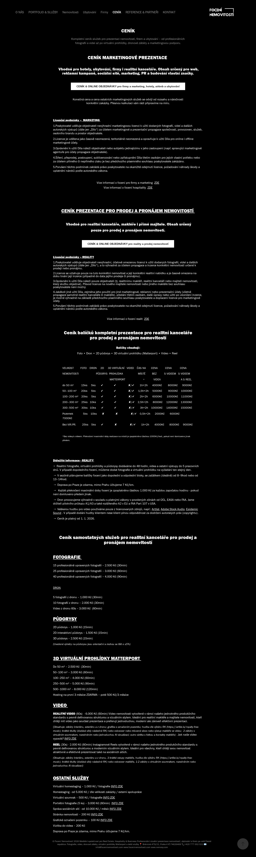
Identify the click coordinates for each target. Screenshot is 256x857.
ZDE (156, 182)
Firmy (104, 12)
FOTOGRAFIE (67, 557)
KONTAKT (169, 12)
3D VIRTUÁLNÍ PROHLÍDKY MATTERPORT (97, 658)
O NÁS (20, 12)
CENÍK (117, 12)
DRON (57, 588)
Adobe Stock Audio (173, 509)
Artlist (155, 509)
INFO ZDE (70, 738)
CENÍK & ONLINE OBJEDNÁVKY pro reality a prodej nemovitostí (128, 243)
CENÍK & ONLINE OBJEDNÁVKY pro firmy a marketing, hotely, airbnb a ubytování (128, 86)
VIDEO (60, 705)
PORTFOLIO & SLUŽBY (43, 12)
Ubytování (89, 12)
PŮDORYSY (65, 619)
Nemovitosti (70, 12)
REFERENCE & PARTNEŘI (142, 12)
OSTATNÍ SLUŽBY (71, 778)
